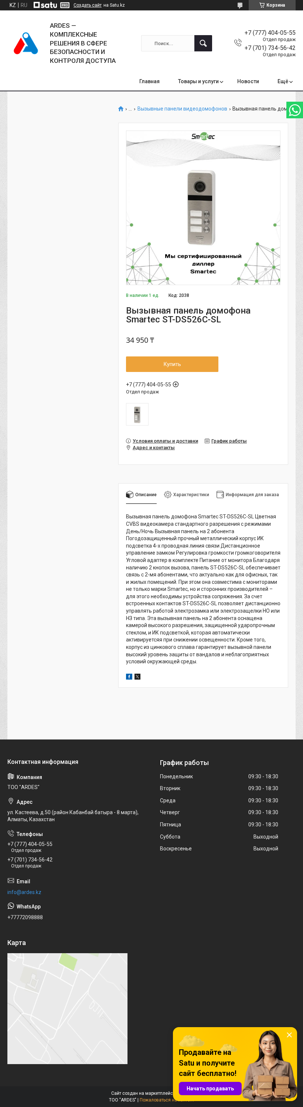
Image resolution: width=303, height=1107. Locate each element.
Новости (248, 81)
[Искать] (203, 43)
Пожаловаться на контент (167, 1100)
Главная (149, 81)
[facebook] (129, 678)
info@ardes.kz (24, 892)
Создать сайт (88, 5)
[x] (137, 678)
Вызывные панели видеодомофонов (182, 109)
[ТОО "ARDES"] (25, 43)
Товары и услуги (198, 81)
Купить (172, 364)
